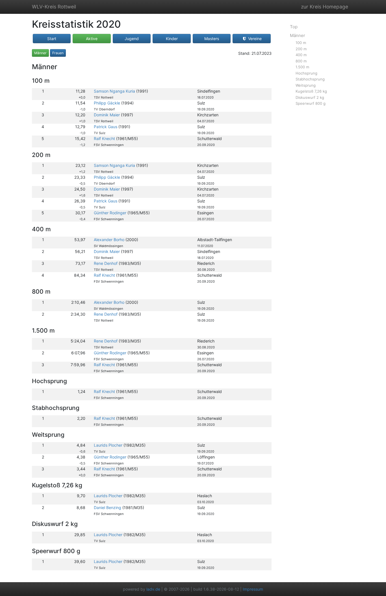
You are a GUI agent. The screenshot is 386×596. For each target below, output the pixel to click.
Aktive (91, 38)
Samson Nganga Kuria (114, 91)
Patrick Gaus (105, 126)
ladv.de (153, 589)
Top (294, 26)
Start (51, 38)
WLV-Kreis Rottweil (54, 7)
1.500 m (302, 67)
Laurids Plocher (108, 445)
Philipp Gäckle (107, 103)
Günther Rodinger (110, 212)
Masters (211, 38)
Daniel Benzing (107, 507)
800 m (301, 61)
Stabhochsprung (310, 79)
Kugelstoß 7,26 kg (311, 91)
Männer (40, 53)
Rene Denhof (106, 263)
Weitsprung (306, 85)
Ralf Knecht (104, 138)
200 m (301, 49)
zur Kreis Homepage (324, 7)
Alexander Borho (109, 239)
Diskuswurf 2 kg (310, 97)
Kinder (172, 38)
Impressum (253, 589)
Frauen (58, 53)
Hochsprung (306, 73)
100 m (301, 42)
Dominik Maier (107, 114)
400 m (301, 55)
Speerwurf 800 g (311, 103)
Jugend (132, 38)
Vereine (254, 38)
